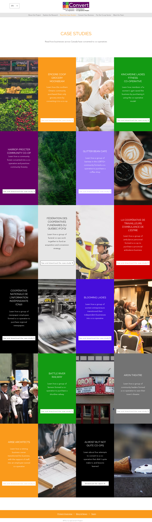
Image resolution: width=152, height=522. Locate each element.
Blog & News (81, 514)
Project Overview (64, 514)
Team (93, 514)
